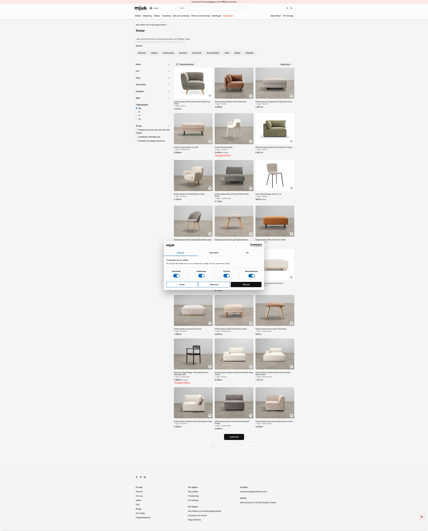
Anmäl (214, 277)
